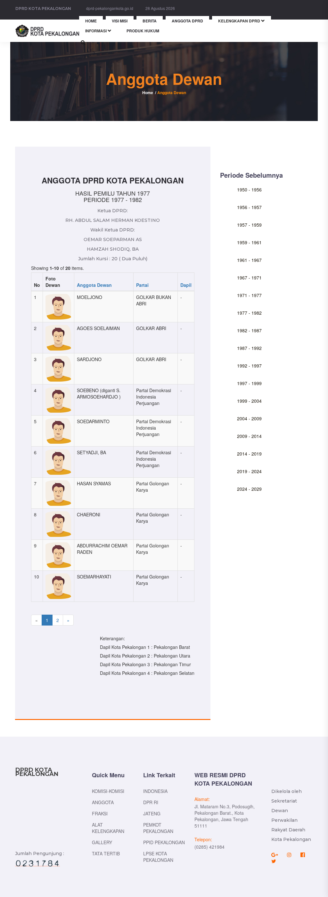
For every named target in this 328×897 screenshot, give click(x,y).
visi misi (119, 21)
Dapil (186, 285)
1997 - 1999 (249, 383)
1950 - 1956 (249, 189)
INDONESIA (155, 791)
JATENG (151, 813)
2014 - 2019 (249, 453)
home (91, 21)
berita (150, 21)
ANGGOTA (103, 802)
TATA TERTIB (106, 853)
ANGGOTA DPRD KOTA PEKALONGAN (113, 180)
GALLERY (102, 842)
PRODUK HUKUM (143, 31)
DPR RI (150, 802)
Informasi (96, 31)
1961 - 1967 (249, 260)
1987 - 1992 (249, 348)
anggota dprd (187, 21)
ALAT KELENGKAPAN (108, 827)
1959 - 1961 (249, 242)
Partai (142, 285)
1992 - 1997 (249, 365)
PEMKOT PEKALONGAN (158, 827)
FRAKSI (100, 813)
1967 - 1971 (249, 277)
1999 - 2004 (249, 401)
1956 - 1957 (249, 207)
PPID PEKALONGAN (164, 842)
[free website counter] (37, 863)
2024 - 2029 (249, 489)
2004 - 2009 (249, 418)
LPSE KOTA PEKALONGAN (158, 856)
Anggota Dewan (94, 285)
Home (147, 92)
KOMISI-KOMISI (108, 791)
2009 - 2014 (249, 436)
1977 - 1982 (249, 313)
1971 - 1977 (249, 295)
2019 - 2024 (249, 471)
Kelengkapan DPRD (239, 21)
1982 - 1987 (249, 330)
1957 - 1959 (249, 225)
